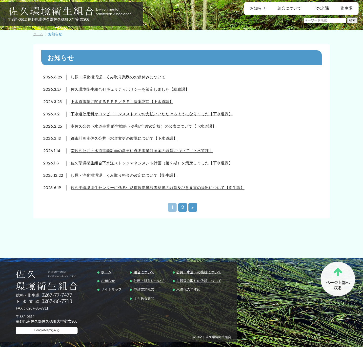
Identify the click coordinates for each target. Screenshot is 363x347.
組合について (289, 8)
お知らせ (258, 8)
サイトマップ (111, 289)
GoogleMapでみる (47, 330)
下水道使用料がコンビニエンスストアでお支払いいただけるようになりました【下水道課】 (152, 114)
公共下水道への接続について (198, 272)
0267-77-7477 (56, 295)
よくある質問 (144, 298)
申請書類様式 (144, 289)
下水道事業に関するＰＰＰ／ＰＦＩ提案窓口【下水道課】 (122, 102)
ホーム (106, 272)
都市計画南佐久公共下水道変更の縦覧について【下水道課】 (124, 138)
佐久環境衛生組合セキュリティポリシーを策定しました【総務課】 (130, 89)
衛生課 (347, 8)
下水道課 (321, 8)
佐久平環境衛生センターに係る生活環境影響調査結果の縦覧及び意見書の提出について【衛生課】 (157, 188)
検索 (352, 20)
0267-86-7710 (56, 301)
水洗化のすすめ (188, 289)
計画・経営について (149, 281)
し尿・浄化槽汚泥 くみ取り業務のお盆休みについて (118, 77)
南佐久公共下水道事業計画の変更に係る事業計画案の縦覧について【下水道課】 (142, 151)
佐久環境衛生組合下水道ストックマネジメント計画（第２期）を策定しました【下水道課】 (152, 163)
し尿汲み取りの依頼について (198, 281)
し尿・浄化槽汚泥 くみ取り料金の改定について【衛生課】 (124, 175)
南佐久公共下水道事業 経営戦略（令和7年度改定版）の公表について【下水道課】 (143, 126)
